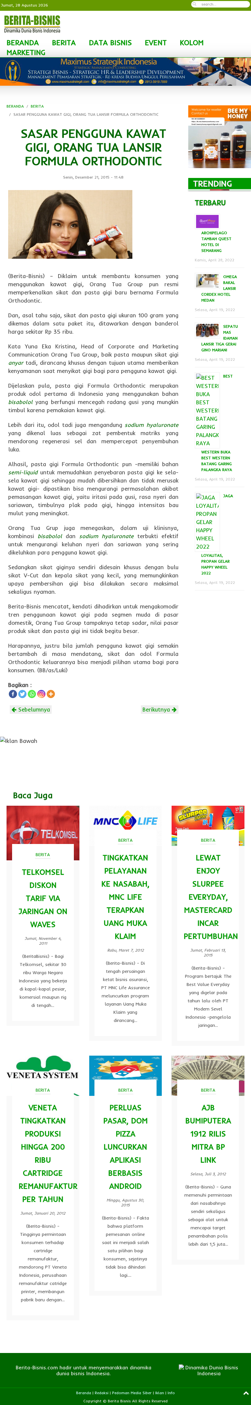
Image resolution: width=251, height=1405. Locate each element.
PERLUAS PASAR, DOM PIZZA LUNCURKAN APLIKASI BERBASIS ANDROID (125, 1147)
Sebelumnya (33, 709)
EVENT (156, 42)
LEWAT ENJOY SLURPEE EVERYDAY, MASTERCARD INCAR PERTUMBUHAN (211, 897)
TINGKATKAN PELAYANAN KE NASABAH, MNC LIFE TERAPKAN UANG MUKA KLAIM (125, 897)
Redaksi (102, 1392)
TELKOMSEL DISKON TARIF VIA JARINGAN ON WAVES (43, 898)
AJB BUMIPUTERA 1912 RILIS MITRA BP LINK (208, 1134)
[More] (51, 694)
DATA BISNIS (110, 42)
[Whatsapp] (32, 694)
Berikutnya (157, 709)
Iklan (159, 1392)
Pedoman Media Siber (132, 1392)
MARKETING (26, 52)
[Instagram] (41, 694)
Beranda (83, 1392)
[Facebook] (13, 694)
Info (171, 1392)
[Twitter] (22, 694)
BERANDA (23, 42)
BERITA (64, 42)
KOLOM (192, 42)
